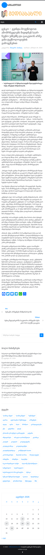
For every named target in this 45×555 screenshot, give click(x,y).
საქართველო (18, 468)
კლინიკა (36, 437)
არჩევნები (32, 420)
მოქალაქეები (34, 455)
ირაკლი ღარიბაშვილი (22, 437)
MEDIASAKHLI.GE (14, 547)
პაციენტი (24, 459)
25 (12, 528)
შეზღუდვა (28, 481)
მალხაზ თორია (21, 455)
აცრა (11, 424)
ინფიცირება (7, 437)
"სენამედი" (32, 416)
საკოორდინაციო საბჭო (11, 463)
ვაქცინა (30, 433)
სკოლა (25, 477)
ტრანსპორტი (17, 481)
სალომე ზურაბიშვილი (29, 463)
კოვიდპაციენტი (21, 446)
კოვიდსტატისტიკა (9, 450)
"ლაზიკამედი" (20, 416)
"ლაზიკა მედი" (8, 416)
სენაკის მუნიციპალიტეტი (11, 477)
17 (6, 523)
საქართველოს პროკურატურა (13, 472)
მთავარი (13, 48)
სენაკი (28, 472)
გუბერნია (11, 429)
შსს (36, 481)
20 (22, 523)
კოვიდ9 (5, 442)
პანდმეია (15, 459)
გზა (4, 429)
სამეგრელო (7, 468)
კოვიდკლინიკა (8, 446)
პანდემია (6, 459)
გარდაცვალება (36, 424)
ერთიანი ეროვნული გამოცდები (14, 433)
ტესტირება (6, 481)
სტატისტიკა (35, 477)
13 (22, 519)
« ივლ (4, 538)
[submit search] (35, 22)
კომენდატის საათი (24, 450)
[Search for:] (20, 335)
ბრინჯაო (25, 424)
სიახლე (19, 48)
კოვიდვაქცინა (25, 442)
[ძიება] (17, 22)
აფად (5, 424)
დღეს (19, 429)
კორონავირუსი (8, 455)
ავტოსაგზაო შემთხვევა (18, 420)
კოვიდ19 (14, 442)
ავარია (5, 420)
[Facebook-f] (22, 552)
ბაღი (17, 424)
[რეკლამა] (22, 14)
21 (28, 523)
